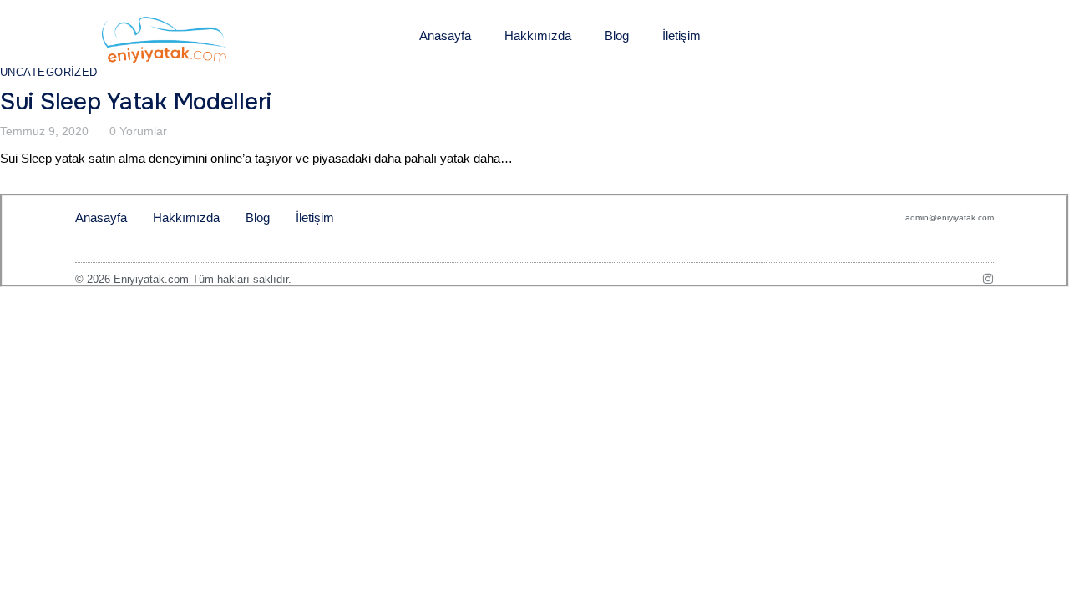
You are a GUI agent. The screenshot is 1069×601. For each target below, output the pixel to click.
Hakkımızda (537, 35)
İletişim (681, 35)
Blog (617, 35)
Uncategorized (49, 72)
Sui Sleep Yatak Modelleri (135, 102)
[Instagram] (988, 279)
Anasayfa (445, 35)
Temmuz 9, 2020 (44, 131)
